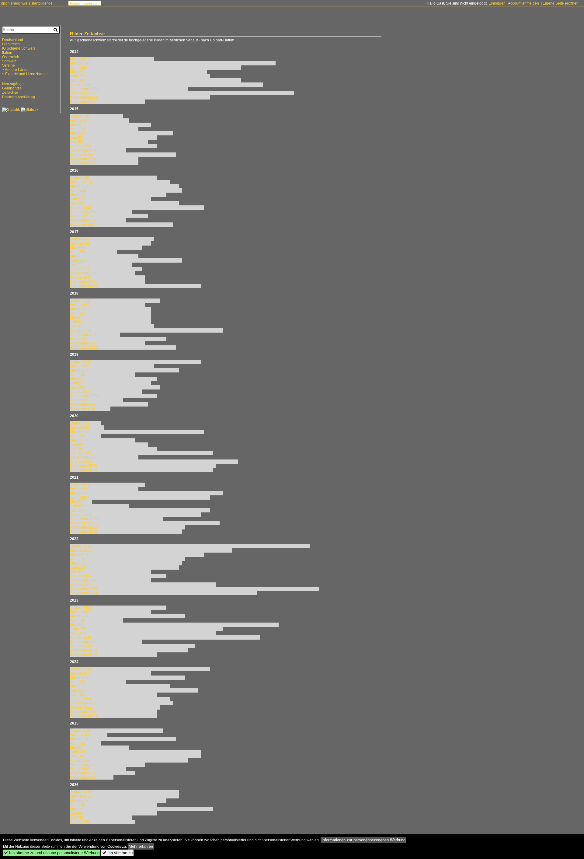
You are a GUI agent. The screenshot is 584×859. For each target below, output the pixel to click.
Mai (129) (78, 563)
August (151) (80, 514)
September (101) (84, 396)
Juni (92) (77, 383)
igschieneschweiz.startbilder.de (27, 3)
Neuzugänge (13, 84)
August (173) (80, 330)
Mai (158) (78, 72)
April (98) (77, 805)
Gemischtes (12, 88)
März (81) (78, 248)
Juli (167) (77, 633)
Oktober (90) (80, 216)
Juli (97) (76, 326)
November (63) (82, 220)
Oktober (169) (81, 584)
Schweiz (9, 61)
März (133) (79, 616)
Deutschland (12, 40)
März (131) (79, 678)
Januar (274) (80, 546)
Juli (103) (77, 387)
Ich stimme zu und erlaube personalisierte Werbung (51, 852)
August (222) (80, 84)
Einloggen (497, 3)
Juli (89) (76, 142)
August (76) (79, 822)
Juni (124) (78, 567)
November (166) (83, 466)
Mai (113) (77, 686)
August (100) (80, 146)
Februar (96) (80, 366)
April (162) (78, 497)
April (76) (77, 374)
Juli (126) (77, 203)
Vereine (8, 65)
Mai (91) (77, 318)
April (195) (78, 67)
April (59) (77, 620)
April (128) (78, 190)
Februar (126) (81, 796)
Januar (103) (80, 301)
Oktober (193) (81, 461)
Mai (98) (77, 379)
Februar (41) (80, 735)
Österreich (10, 57)
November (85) (82, 282)
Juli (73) (76, 817)
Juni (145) (78, 690)
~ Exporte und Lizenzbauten (25, 74)
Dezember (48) (82, 409)
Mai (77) (77, 256)
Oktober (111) (81, 339)
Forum (75, 3)
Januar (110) (80, 608)
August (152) (80, 207)
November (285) (83, 589)
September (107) (84, 519)
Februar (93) (80, 612)
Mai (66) (77, 748)
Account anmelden (523, 3)
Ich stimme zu (117, 852)
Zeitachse (10, 92)
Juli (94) (76, 572)
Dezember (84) (82, 102)
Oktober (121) (81, 154)
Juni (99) (77, 137)
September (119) (84, 703)
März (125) (79, 186)
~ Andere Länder (16, 70)
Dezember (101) (83, 716)
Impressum (90, 3)
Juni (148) (78, 752)
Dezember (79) (82, 163)
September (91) (83, 580)
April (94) (77, 313)
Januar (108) (80, 730)
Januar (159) (80, 669)
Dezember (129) (83, 531)
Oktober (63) (80, 769)
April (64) (77, 682)
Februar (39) (80, 427)
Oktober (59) (80, 400)
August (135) (80, 760)
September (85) (83, 765)
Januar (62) (79, 116)
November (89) (82, 404)
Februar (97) (80, 59)
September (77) (83, 457)
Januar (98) (79, 178)
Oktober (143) (81, 646)
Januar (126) (80, 792)
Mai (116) (77, 133)
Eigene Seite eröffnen (561, 3)
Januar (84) (79, 485)
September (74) (83, 273)
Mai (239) (78, 625)
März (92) (78, 125)
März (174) (79, 493)
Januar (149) (80, 362)
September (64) (83, 150)
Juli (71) (76, 265)
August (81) (79, 269)
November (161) (83, 97)
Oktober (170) (81, 523)
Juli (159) (77, 510)
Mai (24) (77, 502)
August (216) (80, 637)
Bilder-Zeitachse (87, 33)
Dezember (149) (83, 286)
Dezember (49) (82, 777)
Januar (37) (79, 423)
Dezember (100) (83, 654)
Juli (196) (77, 80)
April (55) (77, 252)
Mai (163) (78, 809)
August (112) (80, 576)
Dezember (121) (83, 347)
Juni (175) (78, 629)
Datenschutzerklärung (18, 97)
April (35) (77, 743)
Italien (7, 53)
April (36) (77, 436)
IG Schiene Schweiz (18, 48)
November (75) (82, 773)
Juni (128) (78, 260)
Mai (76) (77, 440)
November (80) (82, 159)
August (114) (80, 699)
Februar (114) (81, 182)
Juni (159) (78, 76)
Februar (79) (80, 489)
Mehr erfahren (141, 846)
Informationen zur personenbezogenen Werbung (363, 840)
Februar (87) (80, 305)
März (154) (79, 432)
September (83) (83, 642)
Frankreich (11, 44)
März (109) (79, 800)
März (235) (79, 63)
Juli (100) (77, 695)
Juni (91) (77, 199)
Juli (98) (76, 449)
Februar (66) (80, 120)
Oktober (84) (80, 277)
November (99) (82, 712)
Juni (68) (77, 506)
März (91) (78, 309)
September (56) (83, 335)
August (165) (80, 453)
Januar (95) (79, 239)
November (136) (83, 650)
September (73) (83, 212)
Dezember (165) (83, 470)
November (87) (82, 343)
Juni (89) (77, 444)
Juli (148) (77, 756)
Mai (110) (77, 195)
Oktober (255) (81, 93)
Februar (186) (81, 550)
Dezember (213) (83, 593)
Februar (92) (80, 243)
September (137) (84, 89)
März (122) (79, 739)
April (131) (78, 559)
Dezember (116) (83, 224)
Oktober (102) (81, 707)
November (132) (83, 527)
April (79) (77, 129)
